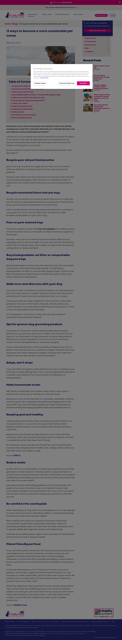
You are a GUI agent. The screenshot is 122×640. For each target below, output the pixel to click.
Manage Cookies (40, 83)
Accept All (83, 83)
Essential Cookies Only (66, 83)
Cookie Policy (44, 78)
